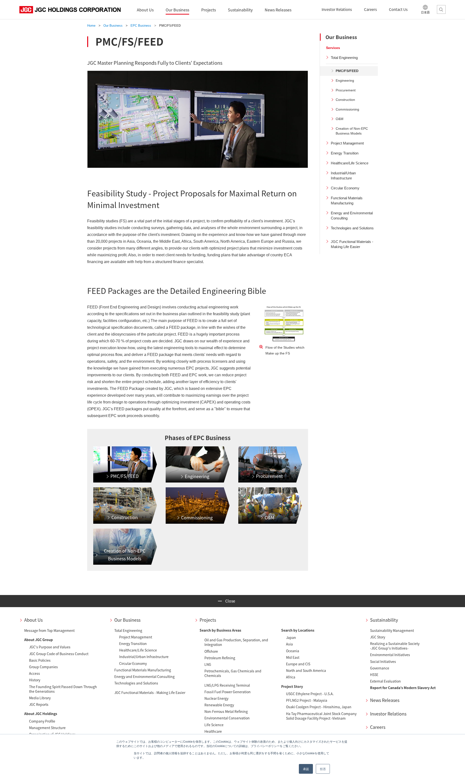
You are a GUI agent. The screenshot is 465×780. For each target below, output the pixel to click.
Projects (208, 620)
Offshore (211, 651)
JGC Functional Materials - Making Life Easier (149, 692)
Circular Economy (133, 663)
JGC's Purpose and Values (49, 646)
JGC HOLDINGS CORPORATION (70, 9)
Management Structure (47, 727)
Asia (289, 644)
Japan (291, 637)
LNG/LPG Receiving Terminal (227, 685)
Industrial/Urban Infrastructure (144, 656)
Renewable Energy (219, 704)
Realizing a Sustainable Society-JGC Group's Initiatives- (394, 646)
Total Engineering (128, 630)
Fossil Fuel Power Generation (227, 691)
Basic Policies (40, 660)
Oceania (292, 650)
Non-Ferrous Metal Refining (226, 711)
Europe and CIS (298, 663)
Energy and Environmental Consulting (144, 676)
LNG (207, 664)
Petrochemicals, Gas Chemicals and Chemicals (232, 673)
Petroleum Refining (219, 657)
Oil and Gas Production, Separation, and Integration (236, 642)
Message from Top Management (49, 630)
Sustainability (384, 620)
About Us (33, 620)
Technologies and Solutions (136, 683)
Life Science (214, 724)
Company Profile (42, 721)
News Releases (384, 700)
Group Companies (43, 666)
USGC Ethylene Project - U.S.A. (310, 693)
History (34, 679)
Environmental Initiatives (390, 654)
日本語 (425, 12)
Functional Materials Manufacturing (142, 669)
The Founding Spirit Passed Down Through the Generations (63, 689)
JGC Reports (38, 704)
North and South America (306, 670)
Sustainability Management (392, 630)
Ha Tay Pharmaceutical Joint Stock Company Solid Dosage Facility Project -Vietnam (321, 716)
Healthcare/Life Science (138, 650)
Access (34, 673)
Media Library (40, 697)
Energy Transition (133, 643)
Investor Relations (388, 714)
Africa (290, 677)
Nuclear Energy (216, 698)
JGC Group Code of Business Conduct (58, 653)
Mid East (292, 657)
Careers (377, 727)
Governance (379, 668)
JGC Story (377, 637)
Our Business (127, 620)
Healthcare (213, 731)
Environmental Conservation (227, 718)
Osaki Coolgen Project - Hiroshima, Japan (318, 706)
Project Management (135, 637)
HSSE (374, 674)
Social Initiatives (383, 661)
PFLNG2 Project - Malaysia (306, 700)
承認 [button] (306, 769)
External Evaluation (385, 681)
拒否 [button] (323, 769)
